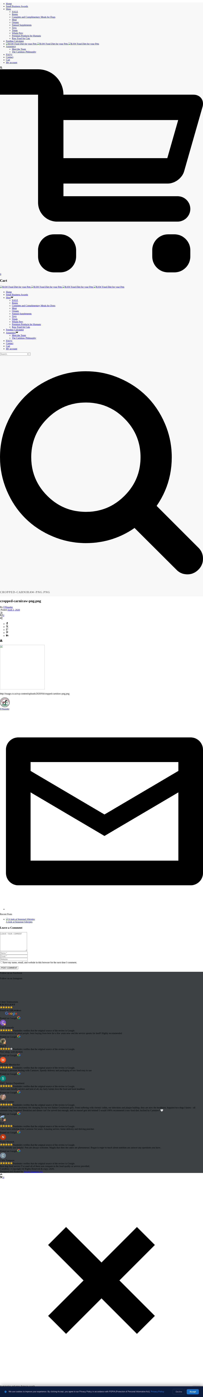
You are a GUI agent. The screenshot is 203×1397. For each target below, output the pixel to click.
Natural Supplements (22, 25)
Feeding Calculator (15, 41)
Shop (8, 9)
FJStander (8, 607)
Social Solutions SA (33, 1171)
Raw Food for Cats (21, 38)
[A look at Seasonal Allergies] (20, 919)
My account (11, 62)
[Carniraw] (52, 44)
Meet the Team (19, 49)
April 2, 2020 (13, 610)
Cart (8, 60)
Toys (14, 27)
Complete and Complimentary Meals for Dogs (33, 17)
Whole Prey (17, 33)
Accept (193, 1392)
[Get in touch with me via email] (104, 909)
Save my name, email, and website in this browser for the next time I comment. (40, 962)
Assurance (11, 46)
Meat (14, 19)
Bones (15, 14)
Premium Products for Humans (26, 35)
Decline (179, 1392)
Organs (15, 22)
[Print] (1, 641)
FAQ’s (9, 54)
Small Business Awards (17, 6)
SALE (15, 11)
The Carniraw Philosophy (24, 52)
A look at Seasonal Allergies (19, 922)
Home (9, 3)
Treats (15, 30)
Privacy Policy (157, 1391)
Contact (9, 57)
